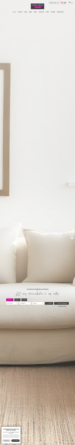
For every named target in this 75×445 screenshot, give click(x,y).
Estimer (24, 299)
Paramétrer (6, 440)
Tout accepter (15, 440)
